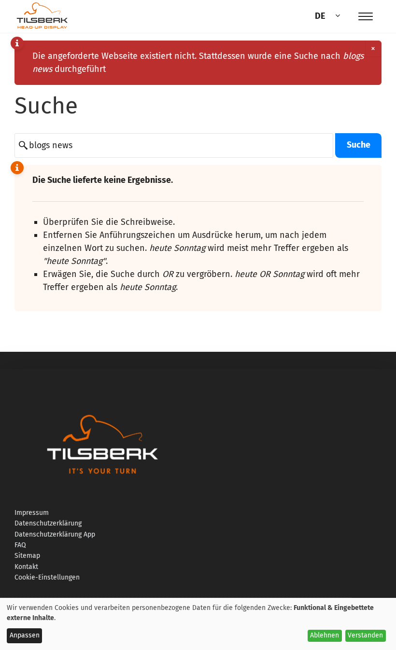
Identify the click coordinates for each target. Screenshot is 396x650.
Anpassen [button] (25, 635)
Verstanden (365, 635)
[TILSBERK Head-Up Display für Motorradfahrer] (42, 28)
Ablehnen (324, 635)
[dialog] (198, 624)
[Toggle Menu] (366, 16)
